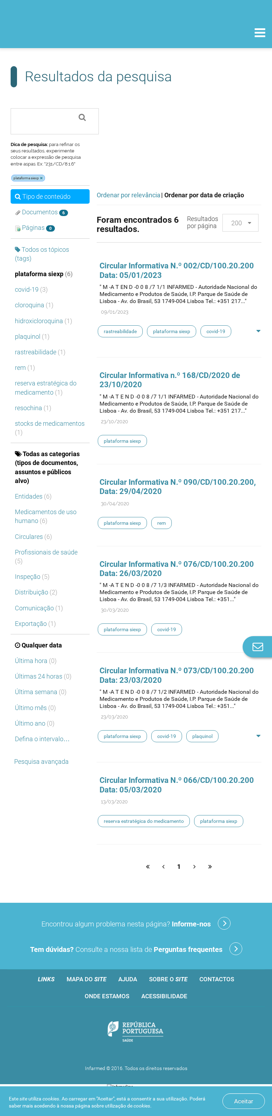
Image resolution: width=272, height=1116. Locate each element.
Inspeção (32, 576)
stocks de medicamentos (50, 428)
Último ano (35, 723)
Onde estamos (107, 996)
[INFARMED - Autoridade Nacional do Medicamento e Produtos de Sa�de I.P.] (54, 32)
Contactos (216, 979)
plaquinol (32, 336)
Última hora (36, 660)
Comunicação (39, 608)
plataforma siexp (44, 274)
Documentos (43, 212)
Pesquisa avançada (41, 761)
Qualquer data (42, 645)
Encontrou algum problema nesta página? (126, 924)
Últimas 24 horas (43, 676)
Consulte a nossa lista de (126, 949)
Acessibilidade (164, 996)
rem (25, 367)
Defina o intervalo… (42, 739)
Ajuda (127, 979)
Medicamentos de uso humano (45, 516)
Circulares (33, 536)
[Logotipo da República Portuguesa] (136, 1032)
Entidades (33, 496)
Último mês (35, 707)
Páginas (36, 227)
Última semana (41, 692)
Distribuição (36, 592)
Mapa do (86, 979)
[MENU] (260, 34)
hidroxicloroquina (43, 321)
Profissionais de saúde (46, 556)
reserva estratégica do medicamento (45, 387)
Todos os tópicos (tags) (42, 254)
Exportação (35, 623)
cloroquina (34, 305)
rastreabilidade (40, 352)
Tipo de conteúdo (46, 196)
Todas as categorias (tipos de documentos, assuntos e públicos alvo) (47, 467)
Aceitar (243, 1101)
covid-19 (31, 289)
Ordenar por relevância (128, 195)
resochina (33, 408)
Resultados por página (202, 222)
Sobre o (168, 979)
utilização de (127, 1106)
